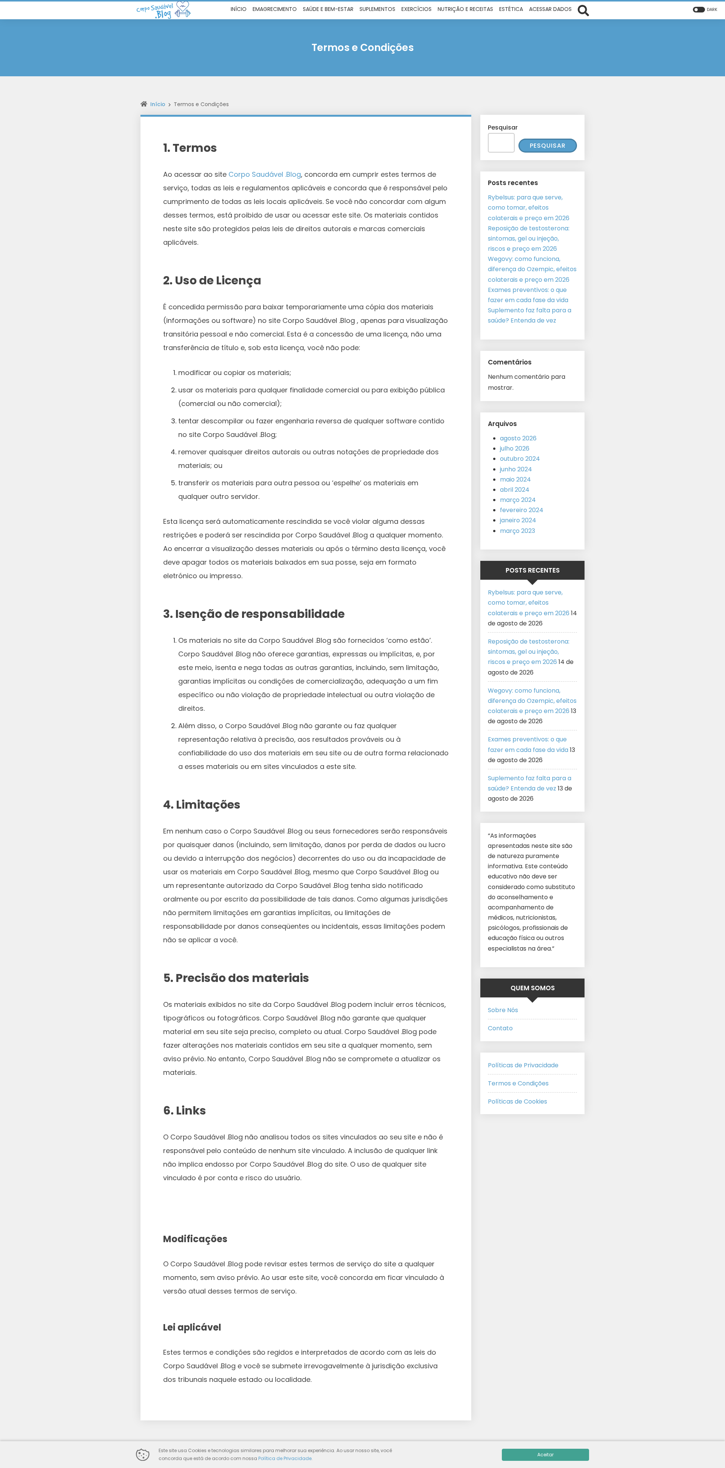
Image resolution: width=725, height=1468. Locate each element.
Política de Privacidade (285, 1458)
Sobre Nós (503, 1010)
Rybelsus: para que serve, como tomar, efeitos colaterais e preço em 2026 (528, 207)
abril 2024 (514, 489)
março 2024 (518, 500)
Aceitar (545, 1454)
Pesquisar (503, 127)
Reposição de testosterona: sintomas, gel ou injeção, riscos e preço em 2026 (528, 238)
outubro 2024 (520, 458)
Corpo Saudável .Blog (264, 174)
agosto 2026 (518, 438)
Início (157, 104)
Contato (500, 1028)
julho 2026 (514, 448)
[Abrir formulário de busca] (583, 10)
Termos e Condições (518, 1083)
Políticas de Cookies (517, 1101)
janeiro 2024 (518, 520)
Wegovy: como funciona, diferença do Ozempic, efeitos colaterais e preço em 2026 (532, 269)
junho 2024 (516, 469)
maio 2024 (515, 479)
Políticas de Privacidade (523, 1065)
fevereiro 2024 (521, 510)
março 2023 (517, 530)
